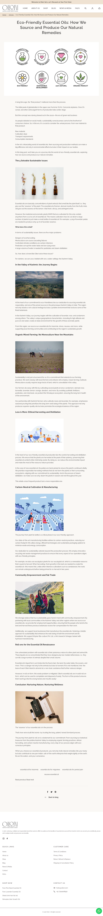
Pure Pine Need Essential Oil (11, 888)
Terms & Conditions (60, 851)
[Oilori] (10, 8)
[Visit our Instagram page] (3, 838)
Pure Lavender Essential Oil (11, 892)
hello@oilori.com (62, 888)
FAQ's (77, 8)
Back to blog (53, 797)
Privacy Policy (58, 855)
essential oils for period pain (72, 770)
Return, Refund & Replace (62, 859)
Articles (11, 15)
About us (35, 8)
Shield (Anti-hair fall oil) (10, 895)
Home (25, 8)
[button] (85, 8)
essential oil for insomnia (29, 770)
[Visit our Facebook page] (7, 838)
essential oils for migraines (50, 770)
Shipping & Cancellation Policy (64, 863)
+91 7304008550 (61, 891)
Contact (5, 870)
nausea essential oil (51, 774)
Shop (45, 8)
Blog (54, 8)
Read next (30, 780)
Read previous (20, 780)
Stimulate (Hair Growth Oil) (11, 899)
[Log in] (92, 8)
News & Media (65, 8)
